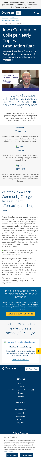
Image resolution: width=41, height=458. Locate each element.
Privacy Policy (8, 451)
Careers (19, 413)
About (19, 406)
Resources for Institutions (10, 20)
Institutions (14, 18)
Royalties (20, 422)
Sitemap (20, 396)
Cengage (5, 18)
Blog (19, 383)
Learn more (26, 7)
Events (20, 393)
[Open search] (34, 13)
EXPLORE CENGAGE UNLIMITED (20, 314)
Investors (19, 416)
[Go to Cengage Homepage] (8, 13)
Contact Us (20, 386)
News (19, 419)
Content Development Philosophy (19, 390)
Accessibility (19, 410)
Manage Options (12, 455)
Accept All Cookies (26, 455)
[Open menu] (37, 12)
